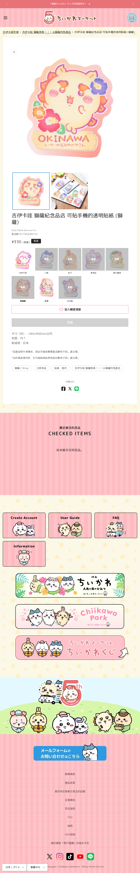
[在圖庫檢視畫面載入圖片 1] (31, 191)
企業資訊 (70, 800)
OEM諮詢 (70, 834)
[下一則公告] (133, 4)
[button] (5, 18)
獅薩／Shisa (21, 368)
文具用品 (41, 368)
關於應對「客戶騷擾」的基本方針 (70, 843)
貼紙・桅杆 (60, 368)
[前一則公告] (7, 4)
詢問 (70, 826)
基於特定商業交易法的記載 (70, 791)
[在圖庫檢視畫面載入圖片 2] (69, 191)
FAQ (70, 817)
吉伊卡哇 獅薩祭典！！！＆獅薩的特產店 (97, 368)
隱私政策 (70, 782)
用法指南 (70, 808)
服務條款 (70, 774)
